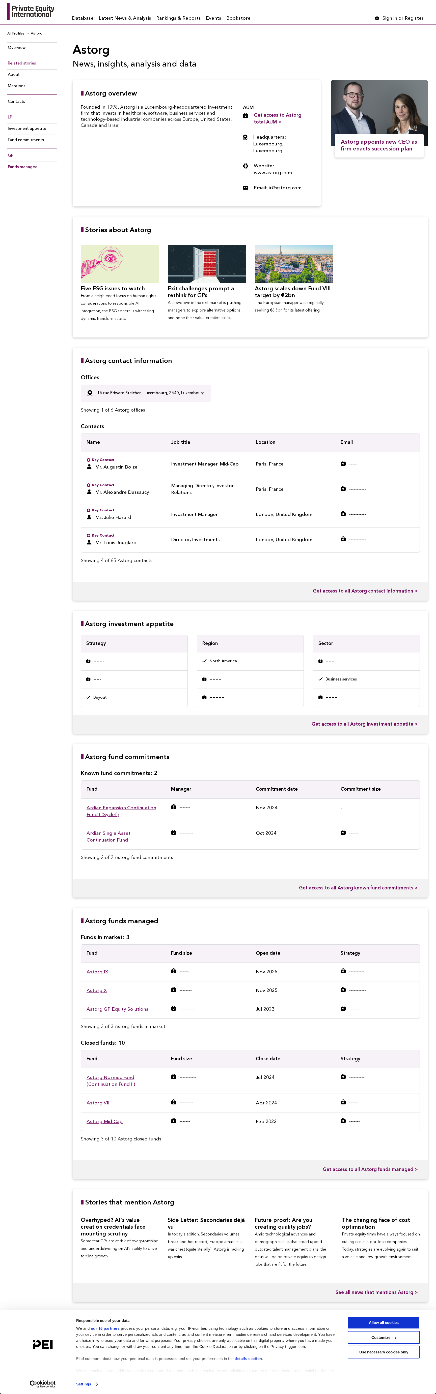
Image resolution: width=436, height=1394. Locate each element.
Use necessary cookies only (383, 1352)
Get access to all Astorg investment (365, 724)
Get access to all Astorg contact (365, 591)
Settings (83, 1384)
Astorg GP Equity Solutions (117, 1009)
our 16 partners (105, 1328)
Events (213, 18)
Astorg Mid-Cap (105, 1122)
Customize (380, 1337)
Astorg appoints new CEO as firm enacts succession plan (379, 145)
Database (83, 18)
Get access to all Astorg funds (370, 1169)
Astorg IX (97, 972)
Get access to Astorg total (277, 119)
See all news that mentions (377, 1292)
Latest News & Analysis (125, 18)
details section (248, 1358)
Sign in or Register (403, 18)
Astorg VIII (99, 1103)
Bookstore (238, 18)
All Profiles (15, 33)
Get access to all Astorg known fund (358, 888)
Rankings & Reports (178, 18)
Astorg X (97, 990)
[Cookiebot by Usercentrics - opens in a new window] (43, 1384)
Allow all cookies (384, 1322)
